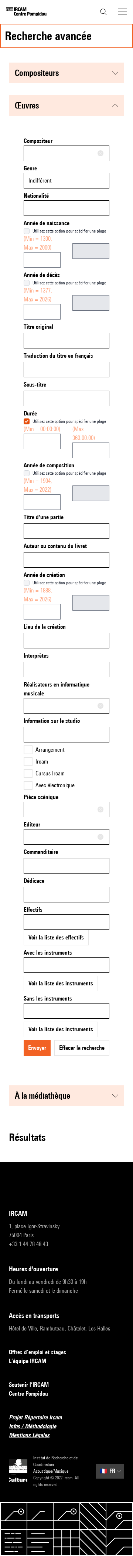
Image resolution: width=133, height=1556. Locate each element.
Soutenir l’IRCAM (29, 1384)
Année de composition (49, 465)
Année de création (44, 574)
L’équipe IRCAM (27, 1361)
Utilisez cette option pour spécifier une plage (69, 231)
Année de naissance (46, 223)
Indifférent (39, 180)
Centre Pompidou (28, 1393)
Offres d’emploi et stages (37, 1352)
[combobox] (66, 153)
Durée (30, 413)
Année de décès (42, 274)
